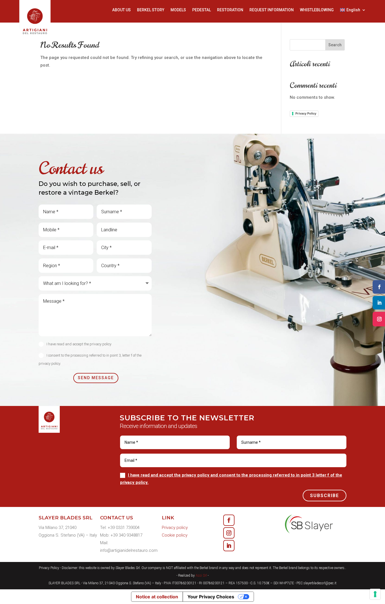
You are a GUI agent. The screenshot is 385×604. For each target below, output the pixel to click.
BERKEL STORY (150, 10)
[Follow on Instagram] (228, 533)
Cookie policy (174, 535)
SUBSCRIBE (324, 495)
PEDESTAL (201, 10)
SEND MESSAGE (96, 377)
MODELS (178, 10)
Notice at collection (157, 596)
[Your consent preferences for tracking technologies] (375, 594)
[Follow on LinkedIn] (228, 545)
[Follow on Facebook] (228, 520)
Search (335, 45)
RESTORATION (230, 10)
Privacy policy (175, 527)
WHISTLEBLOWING (317, 10)
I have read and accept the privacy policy (79, 344)
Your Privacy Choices (210, 596)
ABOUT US (121, 10)
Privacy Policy (305, 113)
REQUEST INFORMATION (271, 10)
